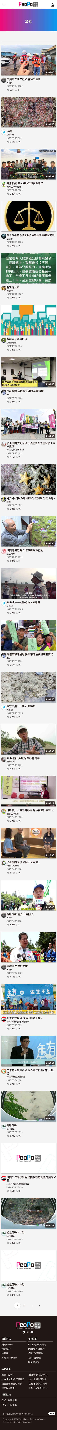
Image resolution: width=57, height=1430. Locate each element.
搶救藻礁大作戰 (16, 1232)
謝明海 (10, 291)
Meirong (10, 135)
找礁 (9, 131)
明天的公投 (13, 287)
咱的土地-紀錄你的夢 (12, 1383)
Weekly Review (9, 1357)
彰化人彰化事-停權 (15, 450)
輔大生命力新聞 (14, 187)
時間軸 (5, 1353)
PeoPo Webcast (14, 866)
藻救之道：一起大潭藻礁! (21, 706)
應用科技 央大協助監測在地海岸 (25, 183)
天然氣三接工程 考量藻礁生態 (23, 79)
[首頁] (28, 4)
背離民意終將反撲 (17, 339)
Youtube (32, 1332)
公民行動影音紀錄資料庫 (18, 1022)
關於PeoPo (7, 1344)
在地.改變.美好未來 (37, 1383)
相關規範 (6, 1348)
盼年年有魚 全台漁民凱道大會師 (25, 1018)
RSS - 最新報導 (9, 1400)
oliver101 (11, 762)
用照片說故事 (8, 1387)
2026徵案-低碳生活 (37, 1374)
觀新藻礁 (12, 1125)
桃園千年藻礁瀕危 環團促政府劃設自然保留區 (31, 1178)
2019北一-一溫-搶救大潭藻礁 (23, 602)
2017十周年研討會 (37, 1379)
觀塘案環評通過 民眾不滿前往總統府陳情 (30, 654)
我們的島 (11, 1129)
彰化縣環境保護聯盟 (16, 1077)
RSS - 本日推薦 (9, 1404)
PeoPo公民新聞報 (37, 1344)
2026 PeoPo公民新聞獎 (13, 1379)
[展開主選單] (4, 5)
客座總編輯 (33, 1362)
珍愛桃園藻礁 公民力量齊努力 (23, 862)
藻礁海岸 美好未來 (17, 966)
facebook (24, 1332)
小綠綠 (10, 606)
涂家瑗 (10, 710)
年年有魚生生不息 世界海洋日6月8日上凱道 (30, 1071)
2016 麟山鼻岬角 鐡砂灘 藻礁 (23, 758)
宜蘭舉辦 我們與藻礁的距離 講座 (25, 391)
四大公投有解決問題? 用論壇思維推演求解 (30, 235)
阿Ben (9, 83)
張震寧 (10, 239)
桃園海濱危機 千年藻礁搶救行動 (25, 550)
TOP (52, 1413)
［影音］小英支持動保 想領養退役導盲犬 (30, 810)
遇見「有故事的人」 (38, 1387)
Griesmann (11, 343)
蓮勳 (9, 502)
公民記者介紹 (34, 1357)
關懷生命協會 (13, 814)
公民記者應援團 (35, 1353)
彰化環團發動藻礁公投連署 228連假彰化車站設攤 (31, 444)
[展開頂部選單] (52, 5)
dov (8, 395)
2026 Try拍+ (8, 1374)
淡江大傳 (11, 554)
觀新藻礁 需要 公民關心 (20, 914)
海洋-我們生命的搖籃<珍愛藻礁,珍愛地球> (31, 498)
